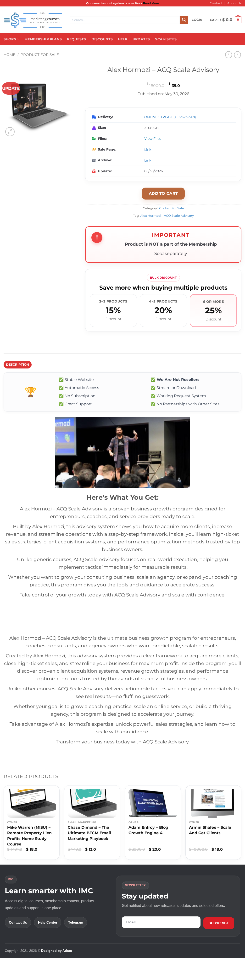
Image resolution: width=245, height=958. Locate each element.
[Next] (241, 824)
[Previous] (3, 824)
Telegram (75, 922)
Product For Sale (40, 54)
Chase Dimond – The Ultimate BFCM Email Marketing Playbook (89, 833)
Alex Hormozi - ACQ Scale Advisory (167, 215)
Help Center (47, 922)
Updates (141, 39)
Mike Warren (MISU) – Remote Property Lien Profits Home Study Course (29, 835)
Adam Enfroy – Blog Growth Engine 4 (148, 830)
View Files (152, 138)
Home (9, 54)
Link (147, 149)
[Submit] (184, 20)
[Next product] (228, 54)
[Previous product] (237, 54)
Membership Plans (42, 39)
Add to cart (163, 193)
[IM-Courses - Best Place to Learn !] (33, 20)
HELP (122, 39)
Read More (151, 3)
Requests (76, 39)
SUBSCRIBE (219, 923)
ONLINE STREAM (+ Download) (170, 117)
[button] (197, 20)
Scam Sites (165, 39)
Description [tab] (17, 364)
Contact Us (18, 922)
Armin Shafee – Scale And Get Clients (210, 830)
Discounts (102, 39)
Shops (10, 39)
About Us (234, 3)
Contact (216, 3)
